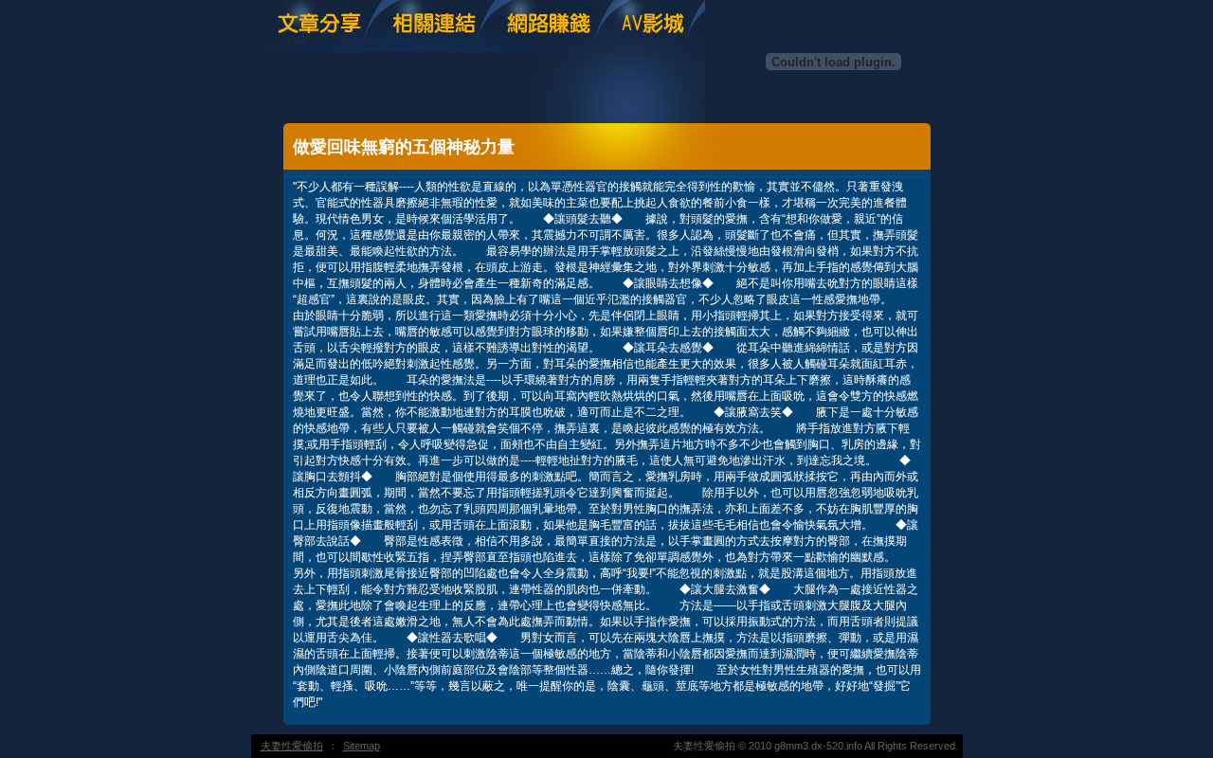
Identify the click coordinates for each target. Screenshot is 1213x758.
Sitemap (361, 745)
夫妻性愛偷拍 (292, 745)
